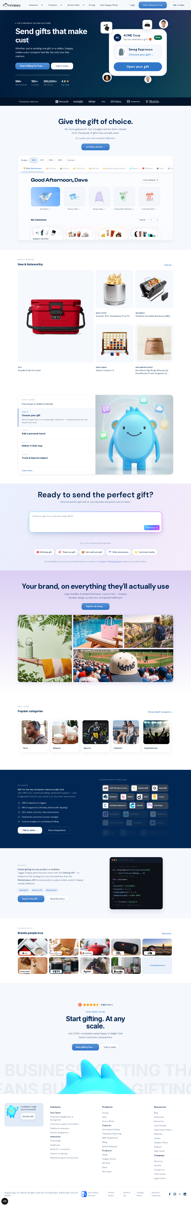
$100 (51, 160)
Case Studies (160, 1125)
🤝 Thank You (79, 168)
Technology (55, 1140)
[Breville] (126, 965)
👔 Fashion (172, 168)
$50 (34, 160)
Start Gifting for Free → (32, 66)
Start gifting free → (85, 1047)
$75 (42, 160)
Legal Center (160, 1178)
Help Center (159, 1151)
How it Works (108, 1121)
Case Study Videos (163, 1129)
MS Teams (107, 1171)
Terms (102, 561)
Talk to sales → (29, 830)
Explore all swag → (95, 606)
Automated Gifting (111, 1129)
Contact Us (159, 1169)
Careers (157, 1165)
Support (158, 1147)
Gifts (104, 1117)
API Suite (106, 1163)
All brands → (167, 933)
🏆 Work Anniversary (32, 168)
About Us (158, 1161)
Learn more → (28, 470)
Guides (157, 1138)
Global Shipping (109, 1146)
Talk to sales (109, 1047)
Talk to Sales (178, 5)
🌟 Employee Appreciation (114, 168)
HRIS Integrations (110, 1138)
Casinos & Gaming (58, 1153)
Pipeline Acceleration (59, 1128)
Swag (104, 1154)
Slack (104, 1167)
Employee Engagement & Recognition (61, 1118)
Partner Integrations (59, 1132)
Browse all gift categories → (160, 712)
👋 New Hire (94, 168)
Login (132, 5)
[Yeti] (64, 965)
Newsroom (159, 1117)
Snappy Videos (161, 1142)
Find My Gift (28, 1116)
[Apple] (32, 947)
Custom (70, 160)
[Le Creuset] (95, 947)
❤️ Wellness (147, 168)
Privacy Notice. (115, 561)
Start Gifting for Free (152, 5)
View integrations (57, 830)
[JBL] (126, 947)
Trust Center (160, 1174)
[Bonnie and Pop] (64, 947)
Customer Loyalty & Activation (64, 1124)
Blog (156, 1113)
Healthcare (55, 1145)
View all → (168, 265)
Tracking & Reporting (111, 1133)
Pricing (92, 5)
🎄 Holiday (64, 168)
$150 (60, 160)
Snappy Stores (109, 1159)
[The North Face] (157, 947)
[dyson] (95, 965)
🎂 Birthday (51, 168)
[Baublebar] (32, 965)
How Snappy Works (109, 5)
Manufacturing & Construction (64, 1157)
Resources (159, 1121)
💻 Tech (160, 168)
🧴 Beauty (133, 168)
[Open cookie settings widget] (4, 1201)
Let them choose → (95, 147)
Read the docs (57, 899)
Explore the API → (31, 899)
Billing (104, 1142)
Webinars (158, 1134)
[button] (35, 5)
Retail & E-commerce (60, 1149)
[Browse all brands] (157, 965)
